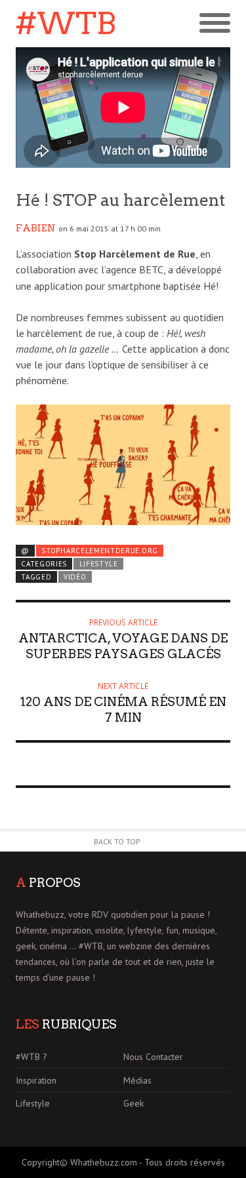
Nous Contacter (153, 1057)
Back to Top (117, 841)
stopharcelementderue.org (99, 550)
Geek (133, 1103)
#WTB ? (31, 1057)
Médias (137, 1080)
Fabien (36, 228)
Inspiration (36, 1080)
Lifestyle (98, 563)
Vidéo (75, 576)
